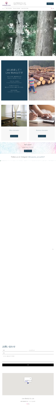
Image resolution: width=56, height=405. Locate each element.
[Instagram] (51, 8)
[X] (53, 8)
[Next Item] (53, 249)
